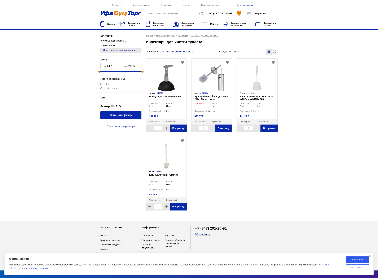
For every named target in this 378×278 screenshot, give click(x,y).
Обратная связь (202, 234)
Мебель (104, 249)
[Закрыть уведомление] (370, 256)
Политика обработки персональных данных (175, 243)
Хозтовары (109, 45)
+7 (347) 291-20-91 (220, 13)
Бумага (103, 235)
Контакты (186, 5)
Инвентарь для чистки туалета (119, 50)
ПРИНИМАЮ (357, 260)
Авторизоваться (247, 5)
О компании (116, 5)
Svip (108, 84)
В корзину (178, 128)
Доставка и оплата (141, 5)
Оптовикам (166, 5)
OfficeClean (112, 88)
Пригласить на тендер (211, 5)
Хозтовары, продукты (114, 40)
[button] (177, 51)
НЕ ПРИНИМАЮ (357, 268)
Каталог (149, 35)
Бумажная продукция (110, 240)
